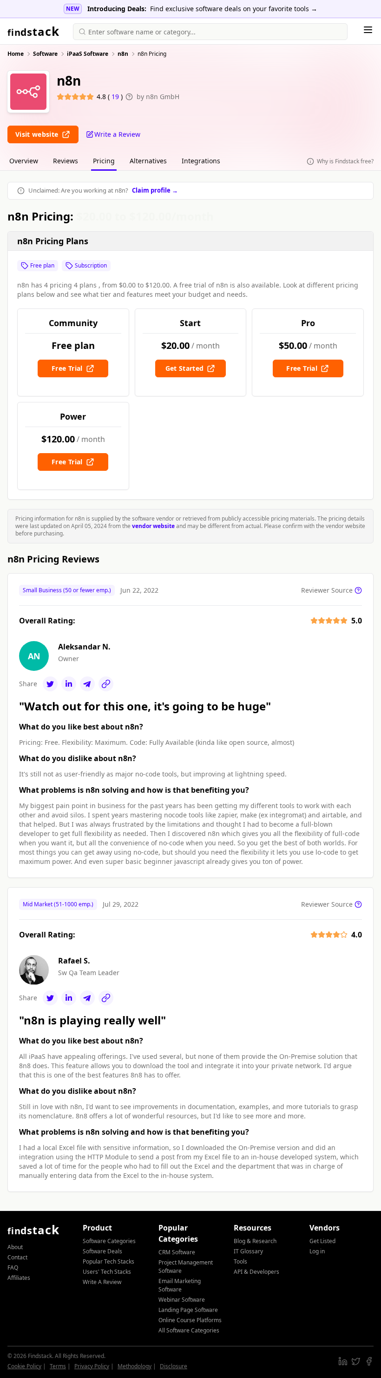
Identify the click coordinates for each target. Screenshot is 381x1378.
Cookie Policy (24, 1366)
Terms (58, 1366)
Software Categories (109, 1241)
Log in (317, 1251)
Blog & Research (255, 1241)
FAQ (12, 1267)
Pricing (104, 160)
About (15, 1247)
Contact (17, 1257)
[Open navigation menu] (368, 29)
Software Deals (102, 1251)
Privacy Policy (91, 1366)
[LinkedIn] (68, 683)
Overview (23, 160)
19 (116, 96)
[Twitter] (50, 683)
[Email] (87, 683)
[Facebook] (369, 1361)
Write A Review (102, 1282)
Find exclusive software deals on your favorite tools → (233, 8)
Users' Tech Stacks (107, 1272)
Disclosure (173, 1366)
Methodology (134, 1366)
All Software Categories (188, 1330)
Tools (240, 1261)
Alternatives (148, 160)
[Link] (106, 683)
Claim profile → (155, 190)
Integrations (201, 160)
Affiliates (18, 1278)
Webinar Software (181, 1300)
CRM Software (176, 1252)
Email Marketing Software (179, 1285)
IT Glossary (248, 1251)
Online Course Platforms (190, 1320)
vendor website (153, 526)
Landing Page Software (188, 1310)
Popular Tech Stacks (108, 1261)
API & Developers (256, 1272)
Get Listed (322, 1241)
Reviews (65, 160)
